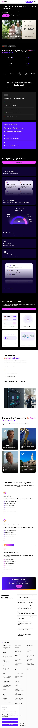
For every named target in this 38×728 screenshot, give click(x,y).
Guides (4, 696)
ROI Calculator (5, 700)
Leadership (29, 654)
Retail (16, 679)
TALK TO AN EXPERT (29, 1)
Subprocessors (29, 665)
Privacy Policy (29, 662)
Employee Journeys (5, 664)
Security (4, 655)
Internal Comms (17, 672)
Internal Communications (6, 671)
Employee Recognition (18, 701)
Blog (3, 692)
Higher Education (17, 684)
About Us (28, 649)
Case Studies (5, 697)
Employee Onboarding (6, 685)
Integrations (4, 654)
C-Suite (4, 675)
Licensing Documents (30, 667)
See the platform (16, 15)
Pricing (16, 662)
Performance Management (19, 696)
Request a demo (19, 162)
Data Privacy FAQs (30, 663)
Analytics (16, 657)
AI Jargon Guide (5, 701)
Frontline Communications (6, 684)
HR (15, 671)
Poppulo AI (4, 651)
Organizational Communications (7, 680)
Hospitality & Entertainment (19, 678)
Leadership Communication (7, 683)
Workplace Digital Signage (6, 663)
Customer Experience (18, 697)
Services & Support (5, 702)
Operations (16, 667)
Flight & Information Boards (19, 700)
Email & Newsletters (6, 659)
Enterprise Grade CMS (18, 650)
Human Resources (5, 672)
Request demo (5, 15)
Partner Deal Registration (31, 657)
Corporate (16, 687)
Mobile (4, 662)
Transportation (17, 683)
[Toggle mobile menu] (35, 1)
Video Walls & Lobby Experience (19, 692)
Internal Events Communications (7, 687)
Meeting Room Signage (18, 705)
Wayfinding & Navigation (18, 693)
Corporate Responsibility (30, 666)
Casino (16, 676)
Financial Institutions (18, 685)
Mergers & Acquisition (6, 688)
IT (15, 670)
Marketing (16, 666)
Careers (28, 653)
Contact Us (29, 658)
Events (4, 693)
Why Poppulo (29, 650)
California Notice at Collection (31, 671)
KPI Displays (16, 691)
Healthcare (16, 680)
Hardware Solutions (18, 653)
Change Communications (6, 679)
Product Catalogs (17, 702)
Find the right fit (19, 588)
